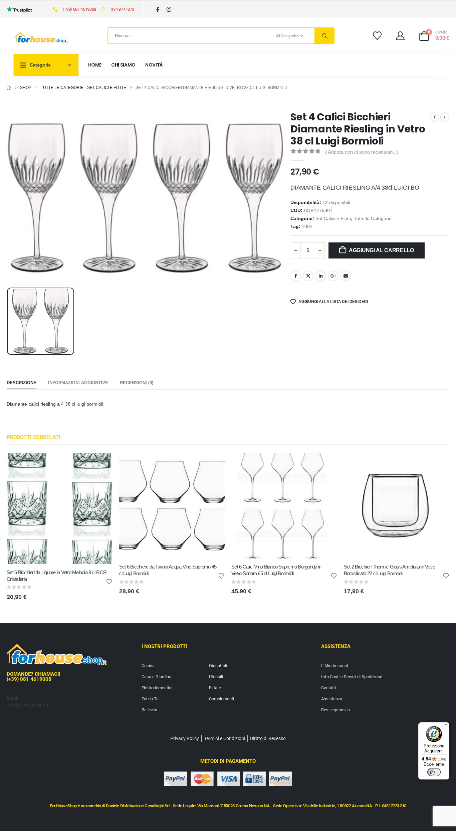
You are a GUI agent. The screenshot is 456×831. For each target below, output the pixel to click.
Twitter (308, 276)
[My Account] (400, 35)
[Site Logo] (41, 37)
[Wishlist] (377, 35)
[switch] (434, 772)
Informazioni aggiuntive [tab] (78, 382)
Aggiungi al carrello (381, 250)
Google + (333, 276)
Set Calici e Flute (333, 218)
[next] (444, 117)
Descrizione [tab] (21, 382)
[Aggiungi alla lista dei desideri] (109, 581)
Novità (154, 65)
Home (95, 65)
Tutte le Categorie (373, 218)
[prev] (434, 117)
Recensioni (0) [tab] (136, 382)
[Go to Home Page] (9, 87)
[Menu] (445, 726)
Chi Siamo (123, 65)
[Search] (324, 35)
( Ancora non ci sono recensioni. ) (361, 152)
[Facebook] (158, 9)
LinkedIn (320, 276)
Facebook (295, 276)
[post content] (59, 508)
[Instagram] (169, 9)
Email (345, 276)
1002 (307, 226)
